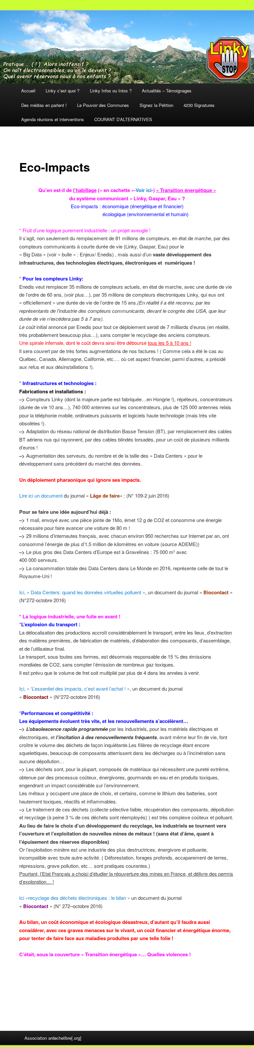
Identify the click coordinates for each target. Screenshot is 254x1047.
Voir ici (143, 190)
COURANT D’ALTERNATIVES (123, 119)
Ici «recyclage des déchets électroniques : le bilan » (74, 897)
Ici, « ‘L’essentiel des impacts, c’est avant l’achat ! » (74, 688)
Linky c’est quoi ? (62, 90)
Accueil (28, 90)
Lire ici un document (41, 495)
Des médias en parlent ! (44, 105)
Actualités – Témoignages (166, 90)
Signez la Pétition (156, 105)
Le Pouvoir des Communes (103, 105)
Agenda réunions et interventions (52, 119)
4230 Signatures (199, 105)
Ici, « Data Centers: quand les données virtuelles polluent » (82, 592)
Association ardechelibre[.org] (52, 1038)
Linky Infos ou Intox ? (111, 90)
